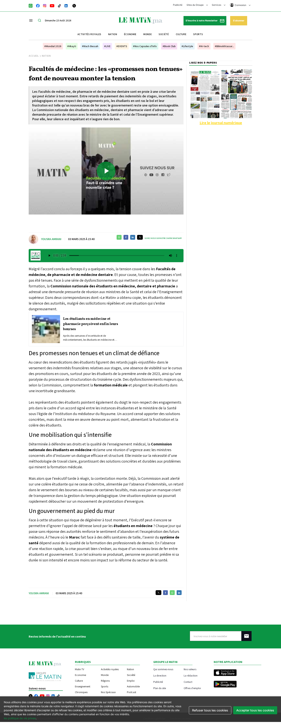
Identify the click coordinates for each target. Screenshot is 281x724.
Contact (188, 681)
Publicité (177, 4)
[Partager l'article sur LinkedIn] (132, 237)
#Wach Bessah (90, 46)
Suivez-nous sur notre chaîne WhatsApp (163, 238)
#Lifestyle (187, 46)
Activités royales (89, 34)
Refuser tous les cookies (210, 710)
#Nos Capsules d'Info (145, 46)
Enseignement (82, 686)
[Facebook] (38, 5)
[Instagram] (44, 5)
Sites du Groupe (195, 4)
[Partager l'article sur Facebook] (125, 237)
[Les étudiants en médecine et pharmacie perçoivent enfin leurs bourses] (46, 329)
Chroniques (81, 692)
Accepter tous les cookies (255, 710)
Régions (105, 680)
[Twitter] (74, 5)
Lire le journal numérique (221, 122)
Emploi (131, 680)
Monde (147, 34)
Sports (198, 34)
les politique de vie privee (20, 718)
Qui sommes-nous (163, 669)
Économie (130, 34)
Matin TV (79, 669)
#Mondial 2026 (52, 46)
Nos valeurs (190, 669)
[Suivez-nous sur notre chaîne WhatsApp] (32, 5)
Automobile (133, 686)
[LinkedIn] (66, 5)
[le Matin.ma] (140, 20)
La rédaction (190, 675)
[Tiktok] (59, 5)
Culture (181, 34)
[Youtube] (52, 5)
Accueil (34, 55)
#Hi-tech (204, 46)
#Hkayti (71, 46)
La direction (159, 675)
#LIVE (107, 46)
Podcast (131, 692)
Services (217, 4)
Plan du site (159, 688)
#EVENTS (121, 46)
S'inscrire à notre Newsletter (202, 20)
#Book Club (169, 46)
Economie (80, 675)
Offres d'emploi (192, 688)
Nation (112, 34)
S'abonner (238, 20)
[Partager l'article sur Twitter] (140, 237)
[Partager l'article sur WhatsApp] (119, 237)
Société (164, 34)
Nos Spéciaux (108, 692)
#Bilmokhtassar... (224, 46)
